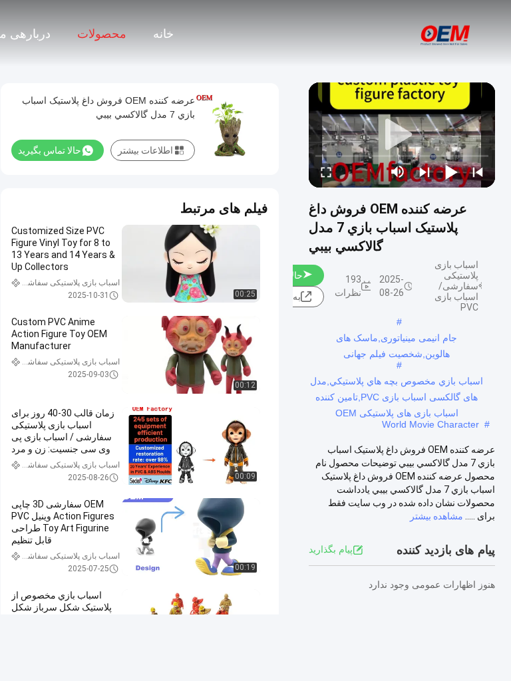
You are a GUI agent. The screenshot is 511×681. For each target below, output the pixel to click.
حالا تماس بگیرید (49, 150)
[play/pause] (451, 172)
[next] (424, 172)
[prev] (477, 172)
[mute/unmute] (398, 172)
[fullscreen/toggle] (326, 172)
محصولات (101, 34)
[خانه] (446, 33)
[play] (402, 135)
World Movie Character (430, 424)
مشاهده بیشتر (436, 516)
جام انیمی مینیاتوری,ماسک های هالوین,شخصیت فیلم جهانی (396, 339)
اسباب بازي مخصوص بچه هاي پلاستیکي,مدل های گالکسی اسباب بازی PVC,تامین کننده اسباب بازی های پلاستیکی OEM (396, 382)
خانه (163, 34)
